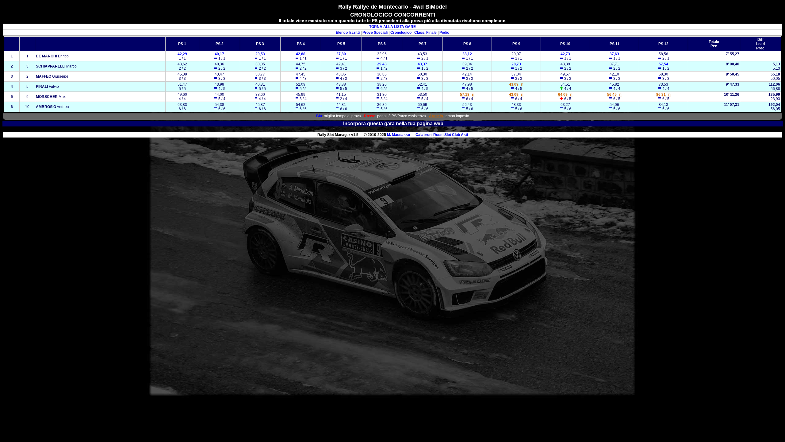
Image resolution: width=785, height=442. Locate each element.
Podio (444, 32)
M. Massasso (398, 135)
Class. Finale (425, 32)
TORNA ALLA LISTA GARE (392, 27)
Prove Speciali (375, 32)
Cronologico (401, 32)
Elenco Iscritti (348, 32)
